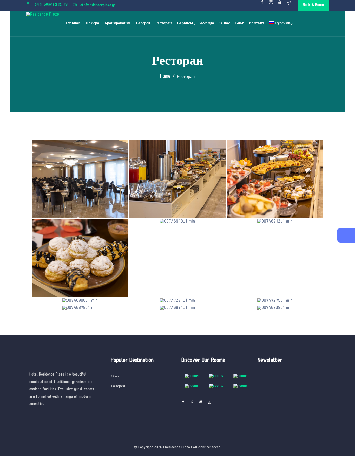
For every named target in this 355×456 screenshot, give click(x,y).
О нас (224, 23)
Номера (92, 23)
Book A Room (313, 6)
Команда (206, 23)
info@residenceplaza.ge (97, 6)
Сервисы (185, 23)
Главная (72, 23)
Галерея (143, 23)
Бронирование (117, 23)
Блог (239, 23)
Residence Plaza (177, 448)
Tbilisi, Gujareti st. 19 (49, 5)
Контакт (256, 23)
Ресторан (163, 23)
